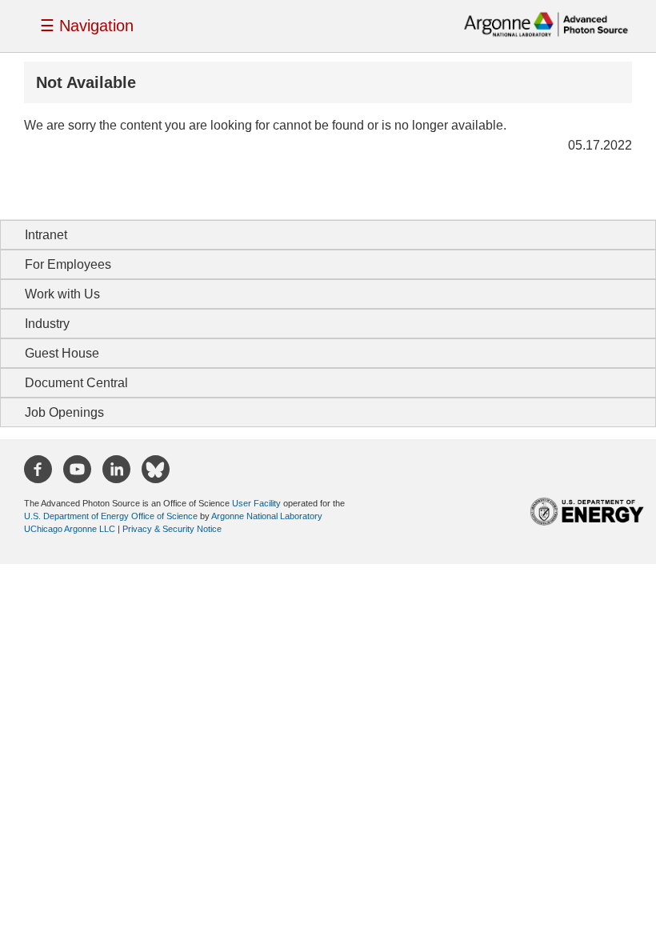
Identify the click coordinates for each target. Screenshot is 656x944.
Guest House (62, 353)
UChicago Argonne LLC (69, 529)
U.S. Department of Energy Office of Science (111, 516)
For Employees (68, 264)
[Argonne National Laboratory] (546, 23)
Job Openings (64, 412)
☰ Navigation (87, 25)
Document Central (76, 383)
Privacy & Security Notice (172, 529)
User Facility (256, 503)
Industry (47, 323)
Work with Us (62, 294)
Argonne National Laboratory (266, 516)
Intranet (46, 235)
